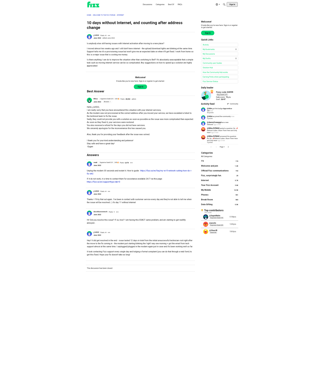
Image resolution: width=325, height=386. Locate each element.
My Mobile (219, 190)
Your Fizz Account (219, 185)
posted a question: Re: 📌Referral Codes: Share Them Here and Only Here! (222, 130)
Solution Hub (208, 68)
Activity (206, 45)
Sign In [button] (140, 87)
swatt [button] (95, 162)
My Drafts (220, 58)
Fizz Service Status (210, 81)
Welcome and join (219, 166)
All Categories (206, 156)
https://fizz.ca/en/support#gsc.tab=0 (103, 182)
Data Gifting (219, 204)
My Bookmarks (220, 49)
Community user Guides (212, 63)
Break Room (219, 199)
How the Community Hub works (215, 72)
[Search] (224, 4)
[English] (93, 4)
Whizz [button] (95, 99)
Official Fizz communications (219, 170)
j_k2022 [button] (96, 35)
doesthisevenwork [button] (100, 212)
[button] (89, 36)
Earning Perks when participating (216, 77)
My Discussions (209, 54)
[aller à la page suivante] (228, 146)
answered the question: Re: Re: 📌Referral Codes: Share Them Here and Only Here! (222, 138)
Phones (219, 195)
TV (219, 161)
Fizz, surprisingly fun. (219, 175)
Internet (219, 180)
